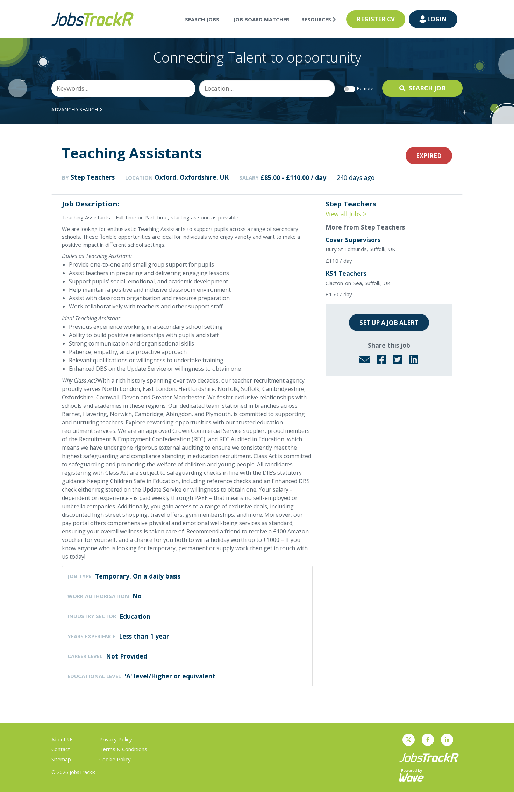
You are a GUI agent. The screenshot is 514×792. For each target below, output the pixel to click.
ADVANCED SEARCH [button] (75, 109)
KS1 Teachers (346, 273)
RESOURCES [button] (317, 19)
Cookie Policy (115, 759)
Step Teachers (93, 177)
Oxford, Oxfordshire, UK (192, 177)
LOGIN (437, 19)
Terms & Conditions (123, 749)
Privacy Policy (115, 739)
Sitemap (61, 759)
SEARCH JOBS (202, 19)
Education (135, 616)
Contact (60, 749)
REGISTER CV (376, 19)
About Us (62, 739)
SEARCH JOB (427, 88)
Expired (429, 156)
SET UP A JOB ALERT (389, 323)
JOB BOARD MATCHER (261, 19)
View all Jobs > (346, 214)
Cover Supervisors (353, 239)
